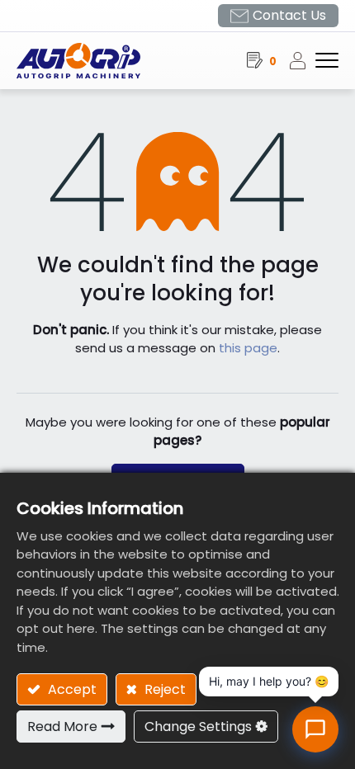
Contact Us (289, 15)
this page (248, 347)
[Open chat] (315, 729)
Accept (71, 689)
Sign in (302, 60)
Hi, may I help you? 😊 (269, 681)
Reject (163, 689)
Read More (62, 726)
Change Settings (198, 726)
